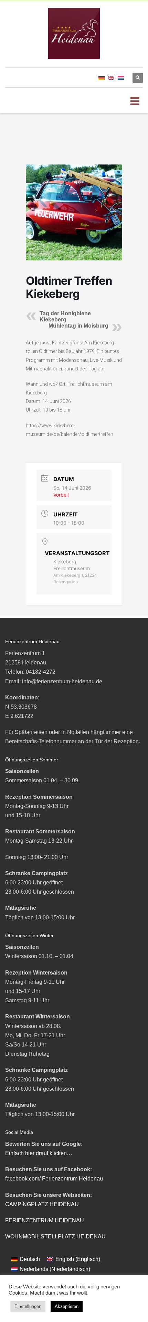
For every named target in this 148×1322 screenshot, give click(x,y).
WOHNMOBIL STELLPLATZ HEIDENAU (55, 1236)
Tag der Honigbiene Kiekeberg (65, 316)
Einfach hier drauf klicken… (38, 1153)
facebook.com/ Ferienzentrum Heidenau (54, 1179)
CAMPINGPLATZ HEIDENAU (42, 1204)
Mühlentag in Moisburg (78, 326)
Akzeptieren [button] (66, 1306)
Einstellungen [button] (27, 1306)
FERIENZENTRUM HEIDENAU (44, 1220)
